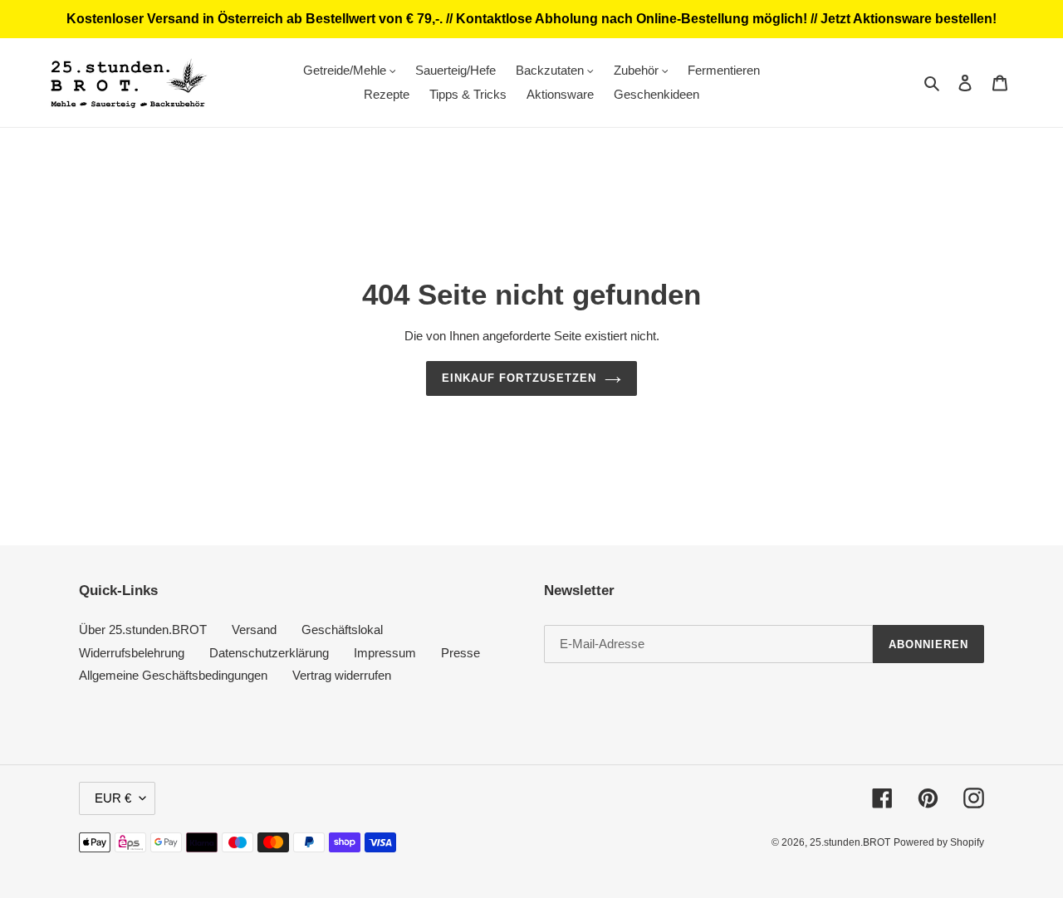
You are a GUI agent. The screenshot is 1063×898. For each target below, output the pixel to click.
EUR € (113, 798)
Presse (460, 653)
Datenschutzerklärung (269, 653)
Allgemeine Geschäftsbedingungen (173, 675)
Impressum (385, 653)
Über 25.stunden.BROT (143, 629)
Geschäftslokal (342, 629)
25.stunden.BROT (850, 842)
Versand (254, 629)
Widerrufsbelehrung (131, 653)
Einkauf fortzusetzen (519, 378)
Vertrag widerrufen (341, 675)
